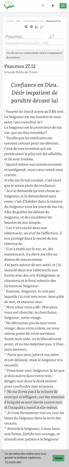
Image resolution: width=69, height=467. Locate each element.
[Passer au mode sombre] (52, 5)
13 (5, 412)
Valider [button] (58, 458)
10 (5, 353)
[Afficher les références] (36, 28)
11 (5, 369)
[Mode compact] (41, 28)
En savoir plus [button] (13, 462)
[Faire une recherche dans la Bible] (42, 5)
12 (5, 390)
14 (5, 427)
